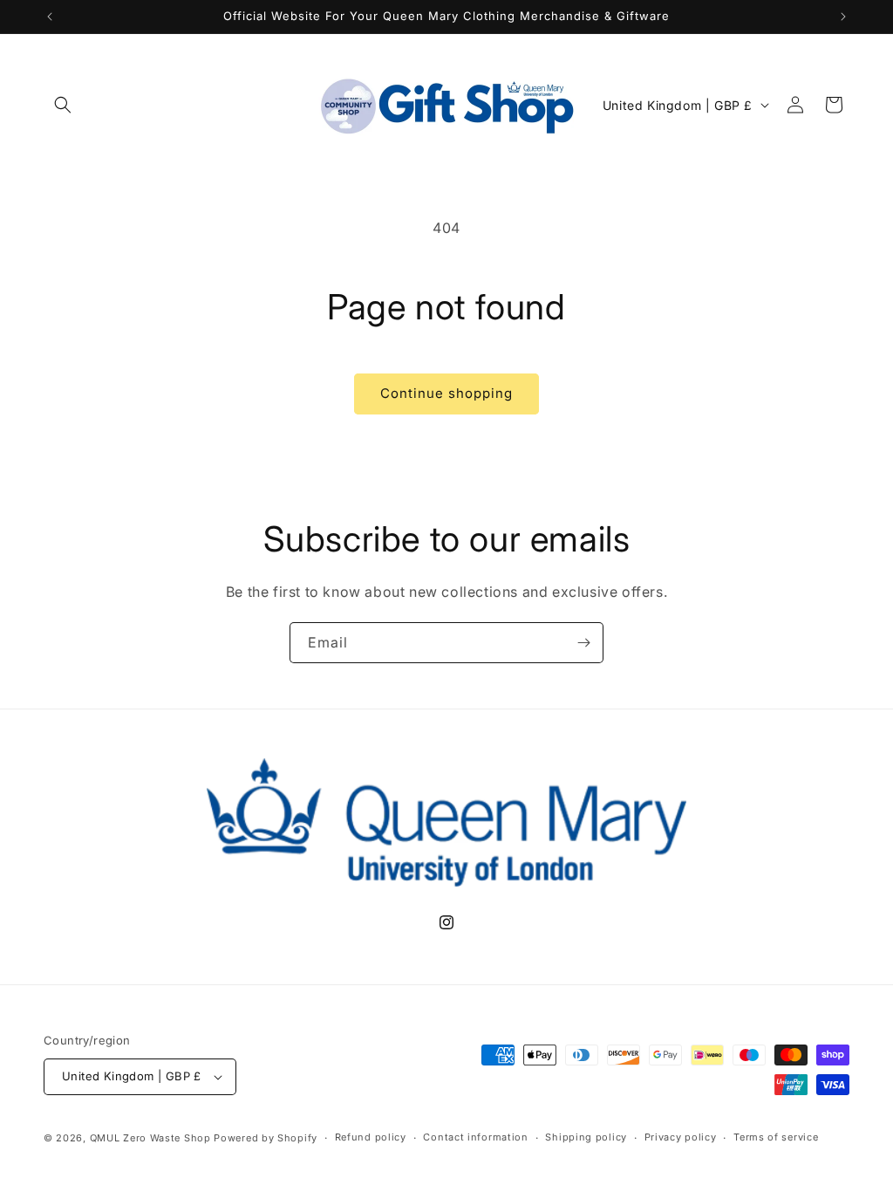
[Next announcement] (843, 16)
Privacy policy (680, 1137)
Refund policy (370, 1137)
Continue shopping (446, 393)
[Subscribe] (583, 642)
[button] (63, 105)
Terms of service (775, 1137)
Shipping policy (586, 1137)
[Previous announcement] (50, 16)
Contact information (475, 1137)
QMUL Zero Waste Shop (150, 1138)
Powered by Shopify (265, 1138)
